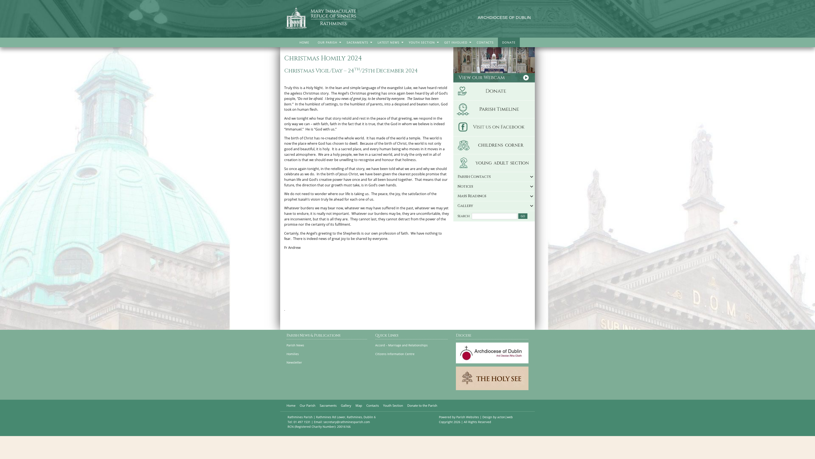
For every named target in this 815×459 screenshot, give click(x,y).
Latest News (388, 42)
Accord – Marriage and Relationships (401, 345)
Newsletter (294, 362)
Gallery (346, 405)
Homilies (293, 354)
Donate (509, 42)
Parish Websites (467, 417)
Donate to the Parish (422, 405)
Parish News (295, 345)
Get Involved (455, 42)
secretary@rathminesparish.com (346, 422)
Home (304, 42)
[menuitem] (304, 42)
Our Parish (327, 42)
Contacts (485, 42)
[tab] (494, 177)
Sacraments (357, 42)
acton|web (505, 417)
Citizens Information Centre (395, 354)
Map (359, 405)
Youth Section (422, 42)
